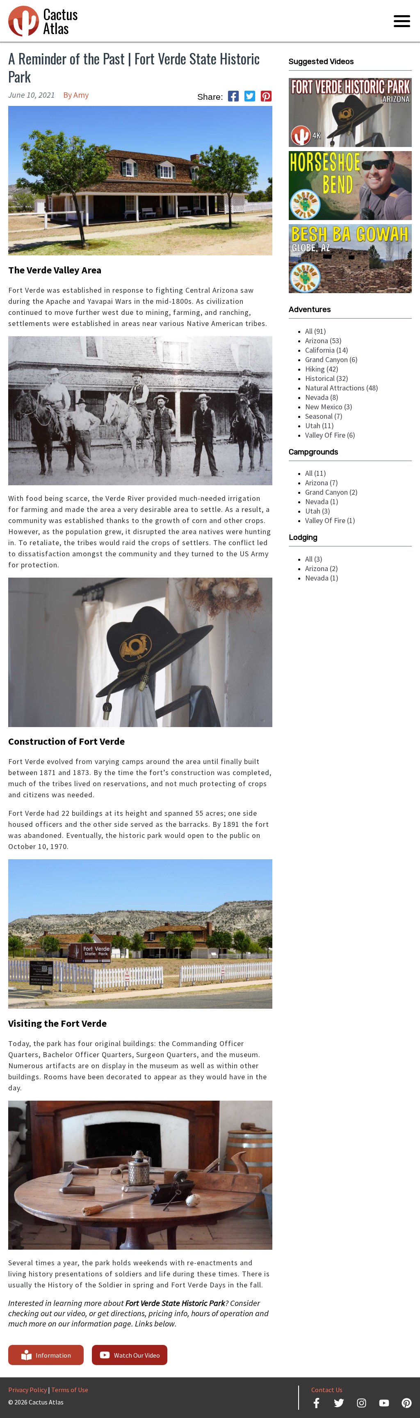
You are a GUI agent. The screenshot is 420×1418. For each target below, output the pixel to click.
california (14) (326, 350)
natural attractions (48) (341, 387)
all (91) (315, 331)
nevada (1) (321, 501)
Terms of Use (69, 1390)
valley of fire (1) (330, 520)
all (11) (315, 473)
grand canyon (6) (331, 359)
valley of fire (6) (330, 435)
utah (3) (317, 511)
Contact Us (326, 1390)
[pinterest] (266, 97)
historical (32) (326, 378)
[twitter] (250, 97)
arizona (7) (321, 482)
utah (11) (319, 425)
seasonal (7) (323, 416)
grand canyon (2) (331, 492)
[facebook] (233, 97)
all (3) (313, 559)
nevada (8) (321, 397)
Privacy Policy (27, 1390)
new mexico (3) (328, 406)
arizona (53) (323, 340)
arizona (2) (321, 568)
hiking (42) (321, 369)
